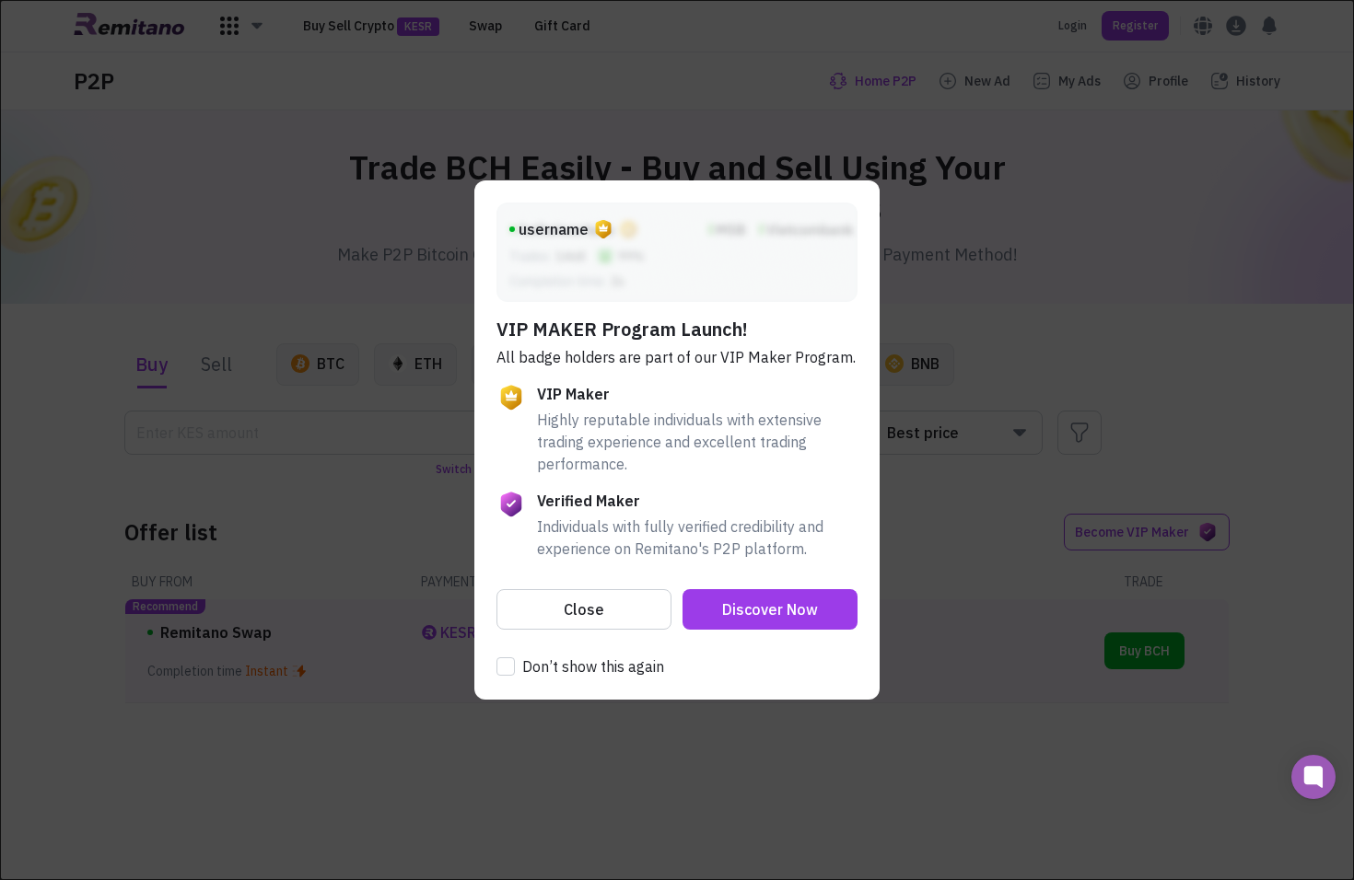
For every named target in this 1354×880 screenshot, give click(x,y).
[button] (583, 609)
